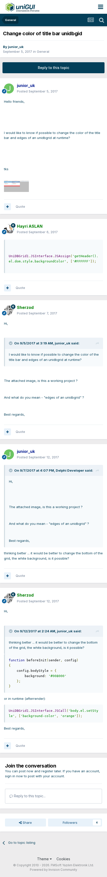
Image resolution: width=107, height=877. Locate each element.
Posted (37, 91)
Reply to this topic (53, 67)
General (43, 51)
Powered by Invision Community (53, 870)
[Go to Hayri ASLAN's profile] (9, 229)
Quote (20, 206)
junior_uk (16, 47)
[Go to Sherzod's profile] (9, 310)
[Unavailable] (16, 186)
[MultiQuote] (7, 206)
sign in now (14, 776)
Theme (43, 859)
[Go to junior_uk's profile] (9, 88)
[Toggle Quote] (11, 343)
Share (27, 823)
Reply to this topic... (29, 796)
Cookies (63, 859)
